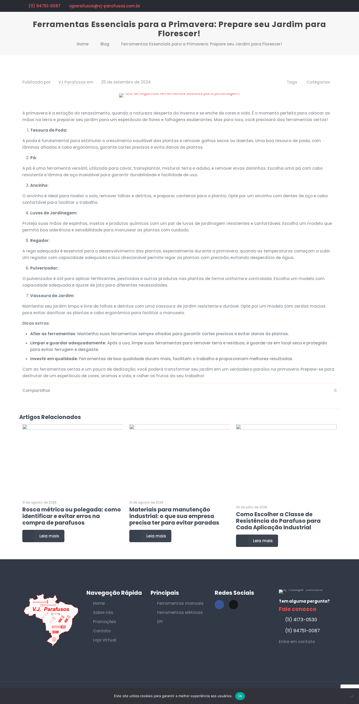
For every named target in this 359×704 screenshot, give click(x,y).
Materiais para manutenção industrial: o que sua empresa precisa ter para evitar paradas (174, 516)
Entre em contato (297, 641)
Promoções (104, 621)
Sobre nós (103, 612)
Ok (240, 696)
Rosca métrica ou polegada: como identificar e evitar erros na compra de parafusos (71, 516)
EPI (160, 621)
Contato (102, 631)
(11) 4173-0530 (301, 620)
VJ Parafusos (72, 82)
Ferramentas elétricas (180, 612)
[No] (352, 696)
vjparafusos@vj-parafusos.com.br (104, 6)
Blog (104, 44)
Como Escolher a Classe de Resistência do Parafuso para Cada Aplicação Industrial (278, 520)
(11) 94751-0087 (44, 6)
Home (83, 44)
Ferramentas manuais (180, 603)
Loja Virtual (104, 640)
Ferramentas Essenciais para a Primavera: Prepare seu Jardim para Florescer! (201, 44)
